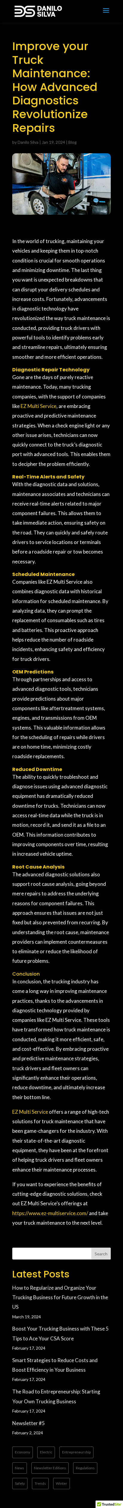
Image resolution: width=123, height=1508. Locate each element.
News (19, 1468)
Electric (46, 1452)
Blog (72, 142)
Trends (40, 1483)
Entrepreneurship (76, 1452)
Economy (22, 1452)
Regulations (85, 1468)
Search (101, 1253)
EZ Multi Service (38, 406)
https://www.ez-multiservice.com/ (50, 1213)
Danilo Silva (28, 142)
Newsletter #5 (28, 1423)
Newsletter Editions (50, 1468)
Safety (20, 1483)
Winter (61, 1483)
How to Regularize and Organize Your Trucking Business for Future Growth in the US (60, 1297)
